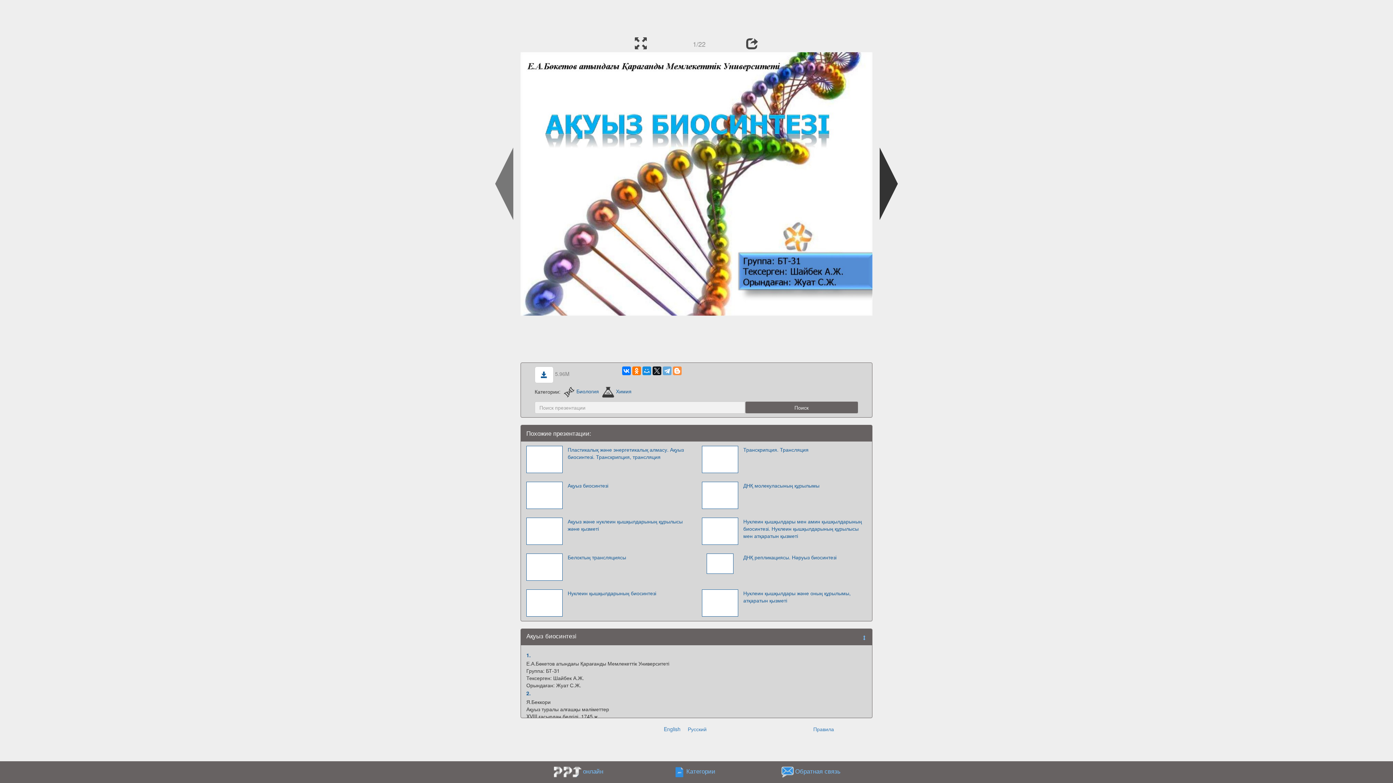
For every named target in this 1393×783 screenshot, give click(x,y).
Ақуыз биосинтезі (588, 485)
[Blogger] (677, 370)
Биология (587, 391)
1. (528, 655)
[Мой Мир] (646, 370)
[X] (657, 370)
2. (528, 693)
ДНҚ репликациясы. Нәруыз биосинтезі (790, 557)
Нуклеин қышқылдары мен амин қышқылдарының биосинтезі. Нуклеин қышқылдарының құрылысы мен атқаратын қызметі (802, 528)
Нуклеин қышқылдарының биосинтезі (612, 593)
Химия (624, 391)
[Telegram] (667, 370)
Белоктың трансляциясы (597, 557)
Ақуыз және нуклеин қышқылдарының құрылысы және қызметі (625, 525)
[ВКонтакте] (626, 370)
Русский (697, 729)
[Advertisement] (696, 16)
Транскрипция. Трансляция (776, 449)
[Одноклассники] (636, 370)
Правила (823, 729)
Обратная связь (818, 771)
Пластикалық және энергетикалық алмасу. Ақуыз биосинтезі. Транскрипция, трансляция (626, 453)
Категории (700, 771)
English (672, 729)
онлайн (593, 771)
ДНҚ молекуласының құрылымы (781, 485)
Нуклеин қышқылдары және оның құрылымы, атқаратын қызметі (797, 596)
